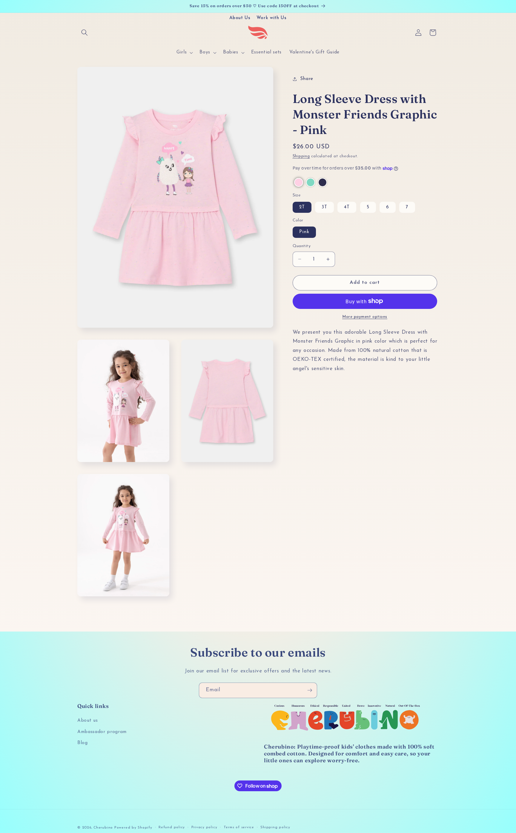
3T (324, 207)
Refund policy (172, 827)
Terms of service (239, 827)
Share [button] (306, 78)
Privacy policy (204, 827)
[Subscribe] (309, 690)
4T (347, 207)
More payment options (364, 317)
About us (87, 720)
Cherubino (103, 827)
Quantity (302, 246)
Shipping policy (275, 827)
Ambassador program (102, 731)
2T (302, 207)
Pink (304, 232)
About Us (239, 18)
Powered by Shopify (133, 827)
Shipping (301, 156)
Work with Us (272, 18)
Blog (82, 743)
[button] (84, 32)
